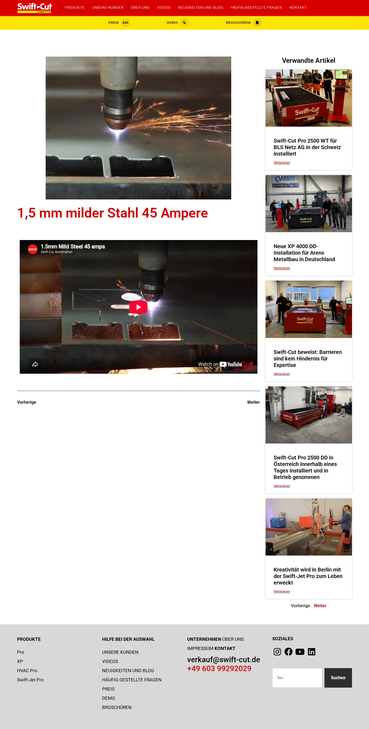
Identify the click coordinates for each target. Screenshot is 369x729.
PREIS (113, 23)
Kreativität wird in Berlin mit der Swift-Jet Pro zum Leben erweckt (308, 576)
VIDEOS (163, 7)
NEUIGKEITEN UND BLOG (200, 7)
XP (20, 661)
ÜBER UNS (140, 7)
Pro (20, 652)
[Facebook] (289, 652)
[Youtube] (300, 652)
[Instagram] (277, 652)
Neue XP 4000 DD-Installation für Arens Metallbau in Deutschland (304, 252)
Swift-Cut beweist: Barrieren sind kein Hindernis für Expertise (308, 358)
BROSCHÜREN (238, 23)
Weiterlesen (282, 162)
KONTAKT (298, 7)
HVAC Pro (27, 670)
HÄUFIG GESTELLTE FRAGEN (256, 7)
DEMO (108, 698)
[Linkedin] (312, 652)
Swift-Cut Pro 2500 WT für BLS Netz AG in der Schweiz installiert (307, 147)
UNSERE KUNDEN (107, 7)
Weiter (320, 605)
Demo (172, 23)
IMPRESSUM (200, 648)
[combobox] (297, 678)
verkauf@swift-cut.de (223, 659)
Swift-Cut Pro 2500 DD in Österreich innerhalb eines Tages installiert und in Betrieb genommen (305, 467)
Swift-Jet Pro (30, 679)
